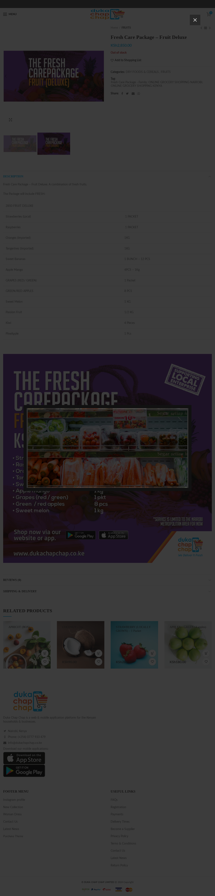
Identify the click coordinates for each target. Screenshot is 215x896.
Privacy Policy (131, 469)
